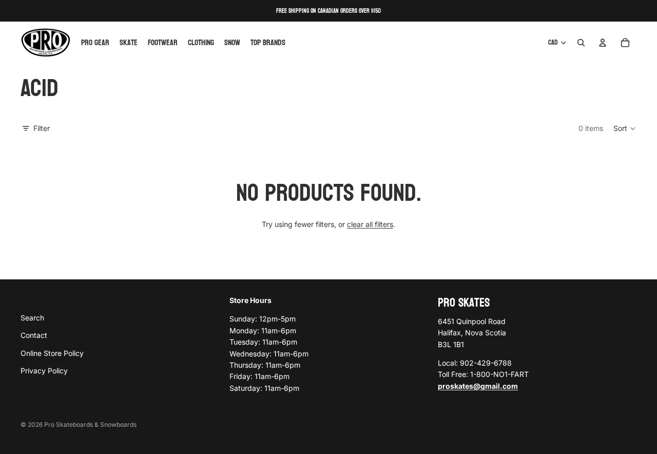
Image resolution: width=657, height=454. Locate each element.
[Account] (602, 42)
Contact (34, 335)
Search (32, 317)
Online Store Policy (52, 353)
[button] (624, 128)
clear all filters (370, 224)
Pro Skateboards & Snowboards (90, 424)
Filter (41, 128)
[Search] (581, 42)
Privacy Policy (44, 370)
